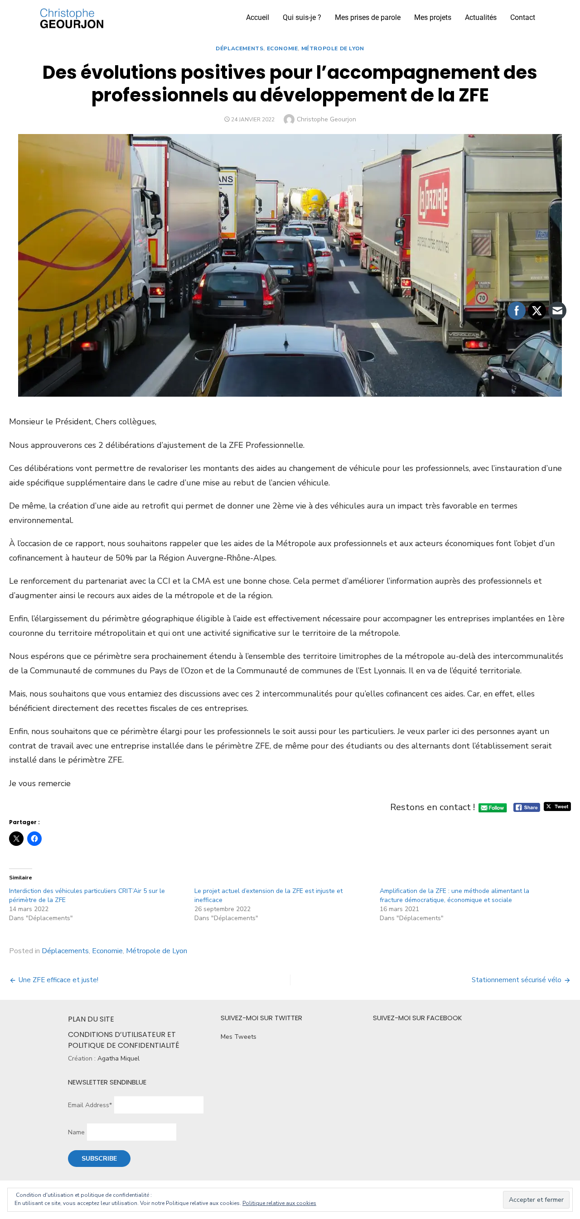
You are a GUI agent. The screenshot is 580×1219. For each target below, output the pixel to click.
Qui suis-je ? (302, 17)
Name (76, 1132)
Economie (282, 48)
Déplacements (239, 48)
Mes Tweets (238, 1036)
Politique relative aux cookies (279, 1203)
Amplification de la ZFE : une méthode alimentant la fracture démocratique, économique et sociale (454, 895)
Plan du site (91, 1019)
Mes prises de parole (368, 17)
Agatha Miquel (118, 1058)
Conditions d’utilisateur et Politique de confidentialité (123, 1040)
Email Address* (90, 1105)
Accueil (257, 17)
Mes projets (432, 17)
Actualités (481, 17)
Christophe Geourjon (326, 119)
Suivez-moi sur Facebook (417, 1017)
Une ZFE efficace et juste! (58, 979)
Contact (522, 17)
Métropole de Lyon (332, 48)
